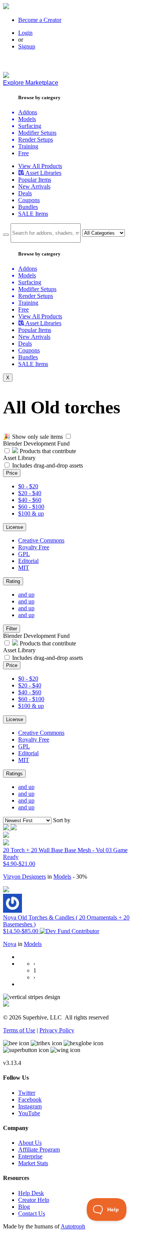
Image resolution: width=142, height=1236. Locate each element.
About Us (30, 1142)
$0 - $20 (28, 486)
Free (23, 153)
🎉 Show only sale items (33, 436)
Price (11, 473)
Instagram (30, 1106)
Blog (24, 1206)
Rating (13, 581)
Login (25, 33)
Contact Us (31, 1213)
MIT (23, 567)
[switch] (68, 436)
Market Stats (33, 1163)
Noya (9, 944)
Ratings (14, 773)
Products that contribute (47, 451)
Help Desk (31, 1193)
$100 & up (31, 513)
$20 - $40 (29, 493)
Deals (25, 193)
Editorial (28, 561)
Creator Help (33, 1200)
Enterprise (30, 1156)
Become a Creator (39, 20)
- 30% (80, 876)
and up (26, 594)
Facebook (30, 1099)
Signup (26, 46)
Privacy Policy (56, 1030)
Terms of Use (19, 1030)
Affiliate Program (39, 1149)
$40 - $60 (29, 500)
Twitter (26, 1092)
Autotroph (73, 1226)
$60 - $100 (31, 506)
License (14, 527)
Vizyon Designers (24, 876)
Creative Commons (41, 540)
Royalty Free (33, 547)
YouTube (29, 1113)
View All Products (40, 166)
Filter (11, 628)
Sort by (61, 820)
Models (62, 876)
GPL (24, 554)
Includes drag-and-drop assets (47, 465)
